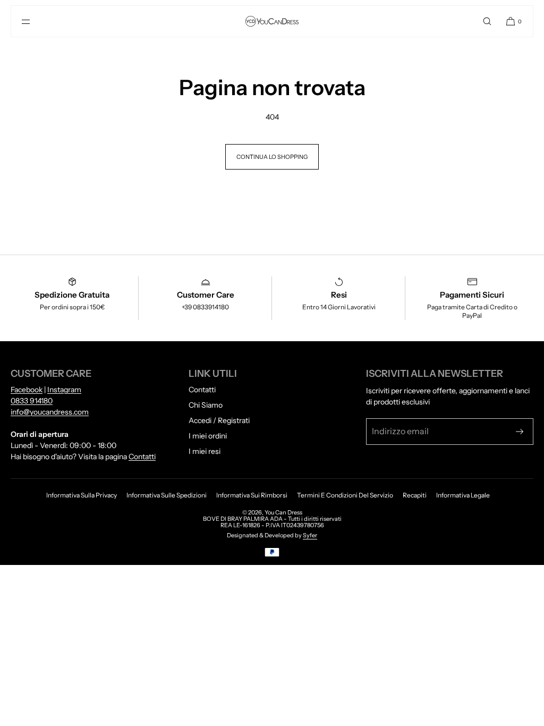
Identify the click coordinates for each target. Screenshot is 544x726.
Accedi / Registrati (219, 420)
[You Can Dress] (272, 21)
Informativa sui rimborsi (251, 495)
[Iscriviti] (519, 431)
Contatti (142, 456)
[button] (487, 21)
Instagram (64, 389)
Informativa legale (463, 495)
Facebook (26, 389)
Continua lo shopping (272, 157)
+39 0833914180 (205, 307)
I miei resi (204, 451)
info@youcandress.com (50, 412)
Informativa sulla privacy (81, 495)
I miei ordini (208, 436)
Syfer (310, 535)
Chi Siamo (206, 405)
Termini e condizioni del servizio (345, 495)
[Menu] (34, 21)
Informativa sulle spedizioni (166, 495)
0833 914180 (32, 401)
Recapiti (415, 495)
